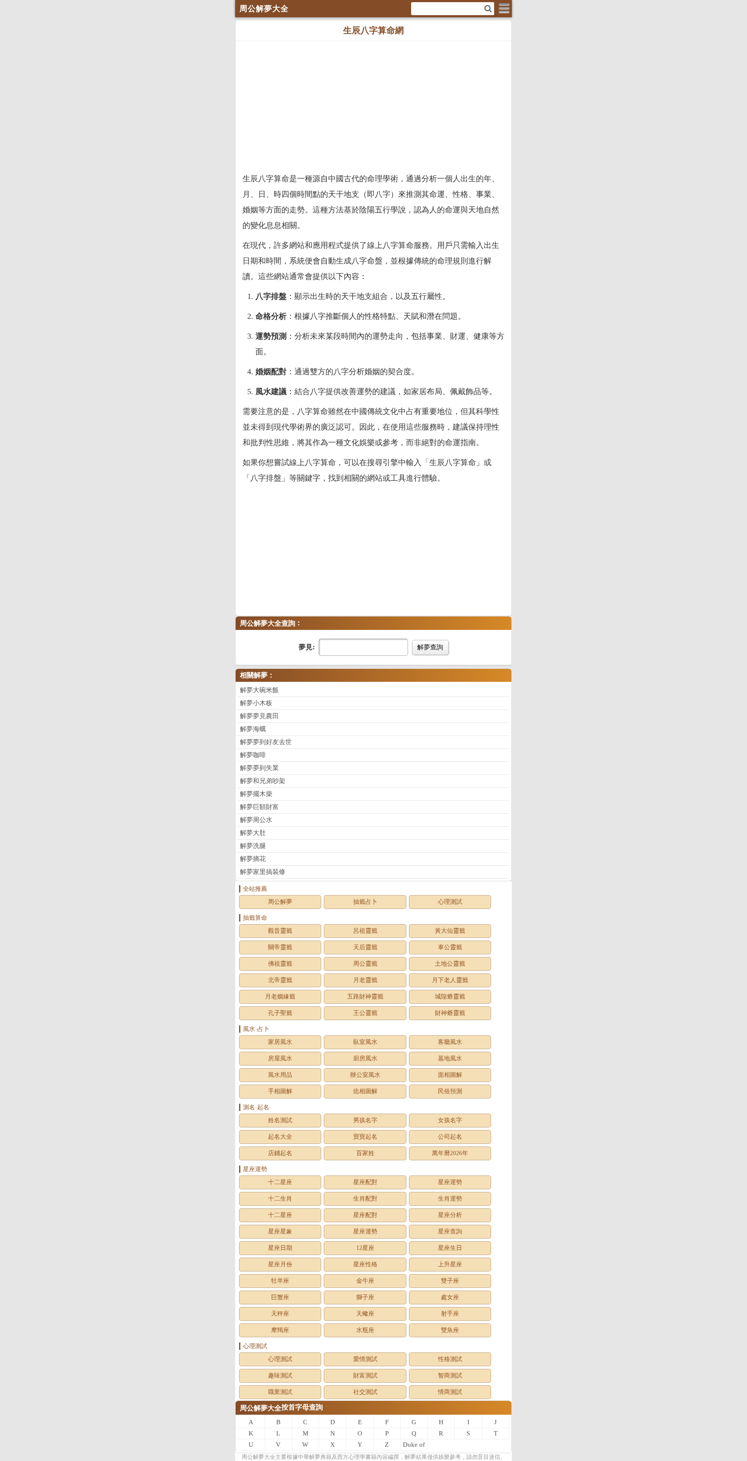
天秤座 (280, 1313)
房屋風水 (280, 1058)
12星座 (365, 1248)
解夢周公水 (256, 819)
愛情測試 (365, 1359)
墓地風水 (450, 1058)
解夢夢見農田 (259, 716)
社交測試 (365, 1392)
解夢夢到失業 (259, 767)
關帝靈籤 (280, 947)
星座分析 (450, 1215)
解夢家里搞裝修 (262, 871)
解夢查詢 (430, 647)
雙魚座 (450, 1330)
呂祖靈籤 (365, 931)
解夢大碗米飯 (259, 690)
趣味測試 (280, 1375)
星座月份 (280, 1264)
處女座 (450, 1297)
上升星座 (450, 1264)
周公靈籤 (365, 963)
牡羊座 (280, 1281)
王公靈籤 (365, 1013)
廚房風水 (365, 1058)
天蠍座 (365, 1313)
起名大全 (280, 1136)
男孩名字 (365, 1120)
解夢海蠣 (253, 729)
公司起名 (450, 1136)
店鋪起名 (280, 1153)
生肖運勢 (450, 1198)
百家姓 (365, 1153)
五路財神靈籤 (365, 996)
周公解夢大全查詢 (267, 623)
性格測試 (450, 1359)
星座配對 (365, 1182)
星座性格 (365, 1264)
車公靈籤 (450, 947)
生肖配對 (365, 1198)
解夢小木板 (256, 703)
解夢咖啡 (253, 754)
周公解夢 (280, 902)
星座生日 (450, 1248)
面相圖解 (450, 1075)
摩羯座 (280, 1330)
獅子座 (365, 1297)
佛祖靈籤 (280, 963)
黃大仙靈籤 (450, 931)
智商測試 (450, 1375)
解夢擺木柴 (256, 793)
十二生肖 (280, 1198)
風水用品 (280, 1075)
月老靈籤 (365, 980)
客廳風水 (450, 1042)
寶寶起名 (365, 1136)
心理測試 (450, 902)
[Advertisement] (373, 106)
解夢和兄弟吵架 (262, 780)
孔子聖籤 (280, 1013)
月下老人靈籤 (450, 980)
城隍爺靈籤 (450, 996)
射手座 (450, 1313)
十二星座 (280, 1182)
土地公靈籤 (450, 963)
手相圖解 (280, 1091)
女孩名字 (450, 1120)
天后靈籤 (365, 947)
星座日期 (280, 1248)
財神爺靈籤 (450, 1013)
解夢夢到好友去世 (266, 742)
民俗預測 (450, 1091)
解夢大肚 (253, 832)
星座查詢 (450, 1231)
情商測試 (450, 1392)
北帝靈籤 (280, 980)
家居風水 (280, 1042)
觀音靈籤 (280, 931)
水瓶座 (365, 1330)
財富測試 (365, 1375)
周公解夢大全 (260, 1408)
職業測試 (280, 1392)
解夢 (258, 1457)
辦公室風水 (365, 1075)
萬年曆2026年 (450, 1153)
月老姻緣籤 (280, 996)
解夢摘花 (253, 858)
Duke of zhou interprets (414, 1446)
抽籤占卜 (365, 902)
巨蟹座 (280, 1297)
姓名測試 (280, 1120)
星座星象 (280, 1231)
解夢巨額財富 (259, 806)
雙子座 (450, 1281)
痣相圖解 (365, 1091)
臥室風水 (365, 1042)
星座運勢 (450, 1182)
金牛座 (365, 1281)
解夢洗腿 (253, 845)
